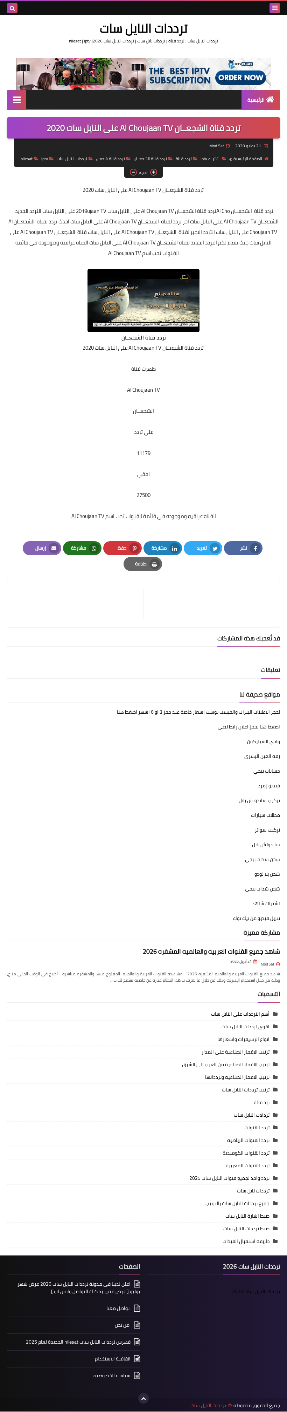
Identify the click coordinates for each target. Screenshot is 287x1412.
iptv (44, 159)
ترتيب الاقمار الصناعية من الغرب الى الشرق (226, 1064)
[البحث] (12, 8)
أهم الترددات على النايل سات (240, 1013)
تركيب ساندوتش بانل (259, 800)
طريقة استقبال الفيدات (246, 1241)
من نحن (123, 1325)
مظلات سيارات (265, 815)
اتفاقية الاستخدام (113, 1358)
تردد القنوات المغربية (248, 1165)
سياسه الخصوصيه (112, 1375)
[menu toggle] (275, 8)
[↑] (143, 1398)
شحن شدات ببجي (262, 859)
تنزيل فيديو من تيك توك (256, 918)
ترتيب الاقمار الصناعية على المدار (236, 1051)
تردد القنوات (257, 1127)
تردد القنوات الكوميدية (246, 1152)
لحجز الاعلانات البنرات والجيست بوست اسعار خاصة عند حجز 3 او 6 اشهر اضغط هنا (198, 712)
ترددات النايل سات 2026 (256, 1291)
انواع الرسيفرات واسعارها (243, 1039)
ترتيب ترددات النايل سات (246, 1089)
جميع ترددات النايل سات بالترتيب (237, 1203)
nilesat (27, 159)
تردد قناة (184, 159)
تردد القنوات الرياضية (248, 1140)
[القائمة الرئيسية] (16, 99)
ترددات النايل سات (144, 28)
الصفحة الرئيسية (247, 159)
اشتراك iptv (210, 159)
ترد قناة (262, 1102)
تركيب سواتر (267, 829)
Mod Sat (267, 964)
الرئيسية (256, 100)
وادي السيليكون (263, 741)
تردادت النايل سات (252, 1114)
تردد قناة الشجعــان (150, 159)
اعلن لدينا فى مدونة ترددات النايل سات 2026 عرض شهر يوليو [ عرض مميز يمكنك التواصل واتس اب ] (79, 1288)
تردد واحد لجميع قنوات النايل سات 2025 (229, 1178)
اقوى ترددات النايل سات (246, 1026)
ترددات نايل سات (253, 1190)
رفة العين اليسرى (262, 756)
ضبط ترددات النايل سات (246, 1228)
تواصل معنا (118, 1308)
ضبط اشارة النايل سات (247, 1216)
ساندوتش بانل (266, 844)
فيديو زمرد (269, 785)
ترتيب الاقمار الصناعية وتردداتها (237, 1077)
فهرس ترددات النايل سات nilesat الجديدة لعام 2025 (78, 1341)
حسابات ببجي (266, 770)
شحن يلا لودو (267, 874)
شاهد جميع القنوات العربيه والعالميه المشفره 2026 (211, 951)
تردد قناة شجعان (110, 159)
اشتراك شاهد (266, 903)
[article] (79, 603)
